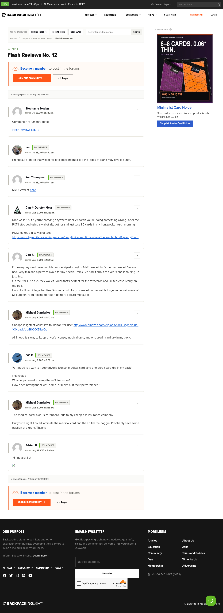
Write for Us (189, 559)
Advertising (189, 565)
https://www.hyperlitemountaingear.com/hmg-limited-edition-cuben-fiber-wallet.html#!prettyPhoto (75, 237)
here (33, 190)
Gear (58, 567)
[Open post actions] (137, 110)
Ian (27, 147)
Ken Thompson (35, 177)
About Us (188, 540)
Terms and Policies (193, 553)
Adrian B (31, 445)
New (5, 4)
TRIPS (151, 14)
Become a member (33, 68)
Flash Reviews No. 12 (25, 130)
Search (136, 32)
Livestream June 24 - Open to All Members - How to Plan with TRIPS (47, 4)
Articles (89, 14)
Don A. (29, 255)
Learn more (40, 555)
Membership (196, 14)
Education (110, 14)
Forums (13, 38)
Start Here (170, 14)
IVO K (29, 355)
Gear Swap (76, 32)
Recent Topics (58, 32)
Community (132, 14)
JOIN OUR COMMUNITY (30, 78)
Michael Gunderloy (38, 312)
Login (214, 14)
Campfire (25, 38)
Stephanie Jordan (37, 108)
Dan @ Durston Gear (38, 207)
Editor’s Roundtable (42, 38)
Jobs (185, 547)
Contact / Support (162, 4)
